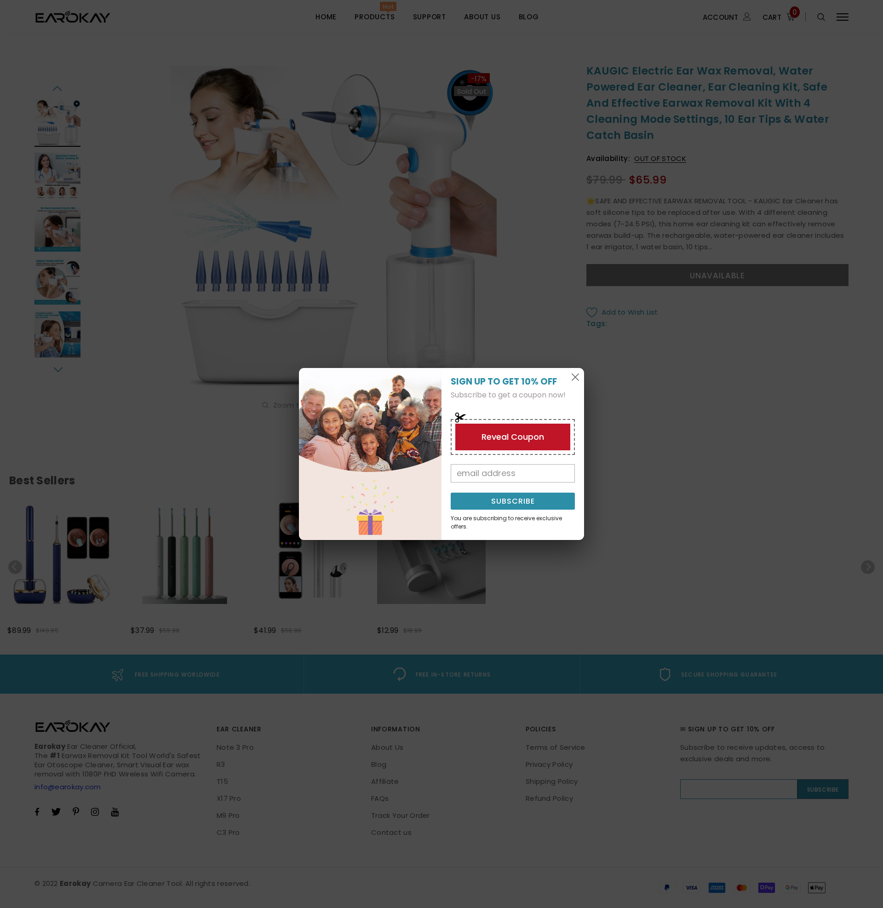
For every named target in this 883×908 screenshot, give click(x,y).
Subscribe (513, 501)
